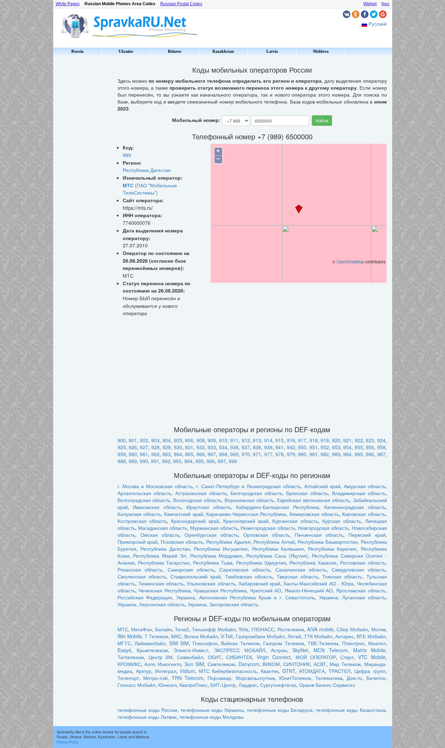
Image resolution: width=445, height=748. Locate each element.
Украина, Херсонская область (151, 604)
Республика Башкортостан (328, 541)
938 (257, 447)
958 (381, 447)
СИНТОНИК (296, 663)
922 (359, 440)
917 (302, 440)
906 (189, 440)
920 (336, 440)
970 (246, 454)
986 (370, 454)
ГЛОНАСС (262, 629)
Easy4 (124, 650)
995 (199, 461)
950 (302, 447)
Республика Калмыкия (278, 548)
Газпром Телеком (283, 643)
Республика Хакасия (313, 562)
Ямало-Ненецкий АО (309, 590)
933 (212, 447)
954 (347, 447)
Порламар (219, 677)
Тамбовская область (249, 576)
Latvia (272, 51)
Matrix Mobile (369, 650)
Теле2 (182, 629)
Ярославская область (361, 590)
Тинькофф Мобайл (214, 629)
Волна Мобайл (201, 636)
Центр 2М (160, 657)
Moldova (321, 51)
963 (166, 454)
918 (313, 440)
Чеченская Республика (164, 590)
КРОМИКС (129, 663)
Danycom (248, 663)
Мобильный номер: (196, 119)
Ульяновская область (211, 583)
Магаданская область (162, 527)
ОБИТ (214, 657)
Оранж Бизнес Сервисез (327, 684)
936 (234, 447)
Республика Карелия (332, 548)
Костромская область (142, 520)
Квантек (269, 670)
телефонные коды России (147, 709)
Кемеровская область (314, 513)
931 (189, 447)
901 (133, 440)
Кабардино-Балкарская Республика (277, 506)
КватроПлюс (193, 684)
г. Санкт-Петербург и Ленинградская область (248, 486)
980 (302, 454)
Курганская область (295, 520)
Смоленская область (142, 576)
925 (122, 447)
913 (257, 440)
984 (347, 454)
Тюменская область (161, 583)
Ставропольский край (195, 576)
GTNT (288, 670)
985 (359, 454)
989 (127, 154)
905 (178, 440)
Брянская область (307, 493)
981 (313, 454)
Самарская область (191, 569)
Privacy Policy (68, 742)
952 (325, 447)
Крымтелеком (152, 650)
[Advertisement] (82, 163)
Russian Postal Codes (181, 3)
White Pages (68, 3)
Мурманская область (214, 527)
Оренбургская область (211, 534)
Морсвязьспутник (255, 677)
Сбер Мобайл (352, 629)
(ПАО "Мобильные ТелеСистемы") (150, 189)
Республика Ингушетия (221, 548)
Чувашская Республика (220, 590)
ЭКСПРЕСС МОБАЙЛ (239, 650)
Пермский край (366, 534)
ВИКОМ (271, 663)
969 (234, 454)
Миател (377, 643)
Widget (370, 3)
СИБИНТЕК (239, 657)
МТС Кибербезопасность (228, 670)
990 (144, 461)
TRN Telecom (187, 677)
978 (279, 454)
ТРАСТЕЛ (339, 670)
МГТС (124, 643)
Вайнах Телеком (240, 643)
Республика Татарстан (163, 562)
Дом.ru (354, 677)
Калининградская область (355, 506)
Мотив (378, 629)
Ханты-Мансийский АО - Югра (318, 583)
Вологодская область (197, 499)
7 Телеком (156, 636)
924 (381, 440)
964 (178, 454)
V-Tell (227, 636)
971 (257, 454)
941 (279, 447)
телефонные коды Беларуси (280, 709)
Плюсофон (205, 643)
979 (291, 454)
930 (178, 447)
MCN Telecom (331, 650)
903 (155, 440)
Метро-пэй (155, 677)
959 (122, 454)
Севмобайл (190, 657)
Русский (378, 23)
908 (200, 440)
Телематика (328, 677)
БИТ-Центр (223, 684)
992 (166, 461)
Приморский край (138, 541)
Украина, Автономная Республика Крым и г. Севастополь (245, 597)
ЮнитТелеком (295, 677)
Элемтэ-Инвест (190, 650)
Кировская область (363, 513)
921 (347, 440)
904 (166, 440)
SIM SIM (179, 643)
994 (188, 461)
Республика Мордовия (216, 555)
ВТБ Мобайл (371, 636)
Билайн (163, 629)
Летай (294, 636)
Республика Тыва (213, 562)
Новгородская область (323, 527)
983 (336, 454)
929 (166, 447)
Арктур (143, 670)
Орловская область (266, 534)
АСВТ (320, 663)
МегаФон (141, 629)
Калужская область (139, 513)
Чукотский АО (266, 590)
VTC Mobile (371, 657)
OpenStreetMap (350, 261)
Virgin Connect (274, 657)
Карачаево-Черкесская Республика (246, 513)
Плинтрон (353, 643)
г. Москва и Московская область (155, 486)
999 (233, 461)
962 (155, 454)
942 (291, 447)
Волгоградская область (144, 499)
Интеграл (165, 670)
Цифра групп (369, 670)
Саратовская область (244, 569)
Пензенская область (319, 534)
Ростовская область (362, 562)
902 (144, 440)
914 (268, 440)
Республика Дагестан (147, 169)
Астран (279, 650)
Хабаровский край (259, 583)
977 (268, 454)
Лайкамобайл (150, 643)
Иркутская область (208, 506)
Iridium (187, 670)
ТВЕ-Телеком (323, 643)
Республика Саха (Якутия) (277, 555)
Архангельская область (144, 493)
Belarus (174, 51)
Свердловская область (359, 569)
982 (325, 454)
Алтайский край (322, 486)
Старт (347, 657)
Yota (243, 629)
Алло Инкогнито (162, 663)
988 (122, 461)
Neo (385, 3)
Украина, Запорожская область (223, 604)
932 (200, 447)
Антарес (344, 636)
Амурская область (365, 486)
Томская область (342, 576)
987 (381, 454)
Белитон (376, 677)
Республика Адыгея (228, 541)
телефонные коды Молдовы (211, 716)
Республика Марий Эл (159, 555)
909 (212, 440)
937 (246, 447)
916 (291, 440)
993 (177, 461)
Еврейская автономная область (313, 499)
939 (268, 447)
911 (234, 440)
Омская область (159, 534)
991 (155, 461)
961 (144, 454)
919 (325, 440)
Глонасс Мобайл (136, 684)
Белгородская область (256, 493)
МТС (123, 629)
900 (122, 440)
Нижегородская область (268, 527)
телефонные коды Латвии (147, 716)
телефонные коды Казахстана (350, 709)
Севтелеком (221, 663)
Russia (77, 51)
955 (359, 447)
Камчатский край (183, 513)
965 (189, 454)
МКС (176, 636)
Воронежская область (249, 499)
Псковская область (182, 541)
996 (211, 461)
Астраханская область (201, 493)
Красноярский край (245, 520)
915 (279, 440)
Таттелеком (131, 657)
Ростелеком (290, 629)
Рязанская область (140, 569)
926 (133, 447)
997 (222, 461)
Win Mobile (130, 636)
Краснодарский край (195, 520)
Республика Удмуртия (261, 562)
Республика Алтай (274, 541)
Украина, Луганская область (352, 597)
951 (313, 447)
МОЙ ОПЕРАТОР (316, 657)
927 (144, 447)
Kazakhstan (223, 51)
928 (155, 447)
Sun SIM (194, 663)
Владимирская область (359, 493)
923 (370, 440)
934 (223, 447)
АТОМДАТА (312, 670)
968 (223, 454)
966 (200, 454)
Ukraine (126, 51)
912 (246, 440)
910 (223, 440)
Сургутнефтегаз (278, 684)
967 (212, 454)
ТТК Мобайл (318, 636)
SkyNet (300, 650)
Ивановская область (157, 506)
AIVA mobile (320, 629)
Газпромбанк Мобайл (260, 636)
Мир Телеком (345, 663)
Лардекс (247, 684)
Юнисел (167, 684)
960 (133, 454)
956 (370, 447)
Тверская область (297, 576)
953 (336, 447)
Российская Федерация (145, 597)
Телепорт (128, 677)
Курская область (341, 520)
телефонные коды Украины (212, 709)
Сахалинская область (301, 569)
